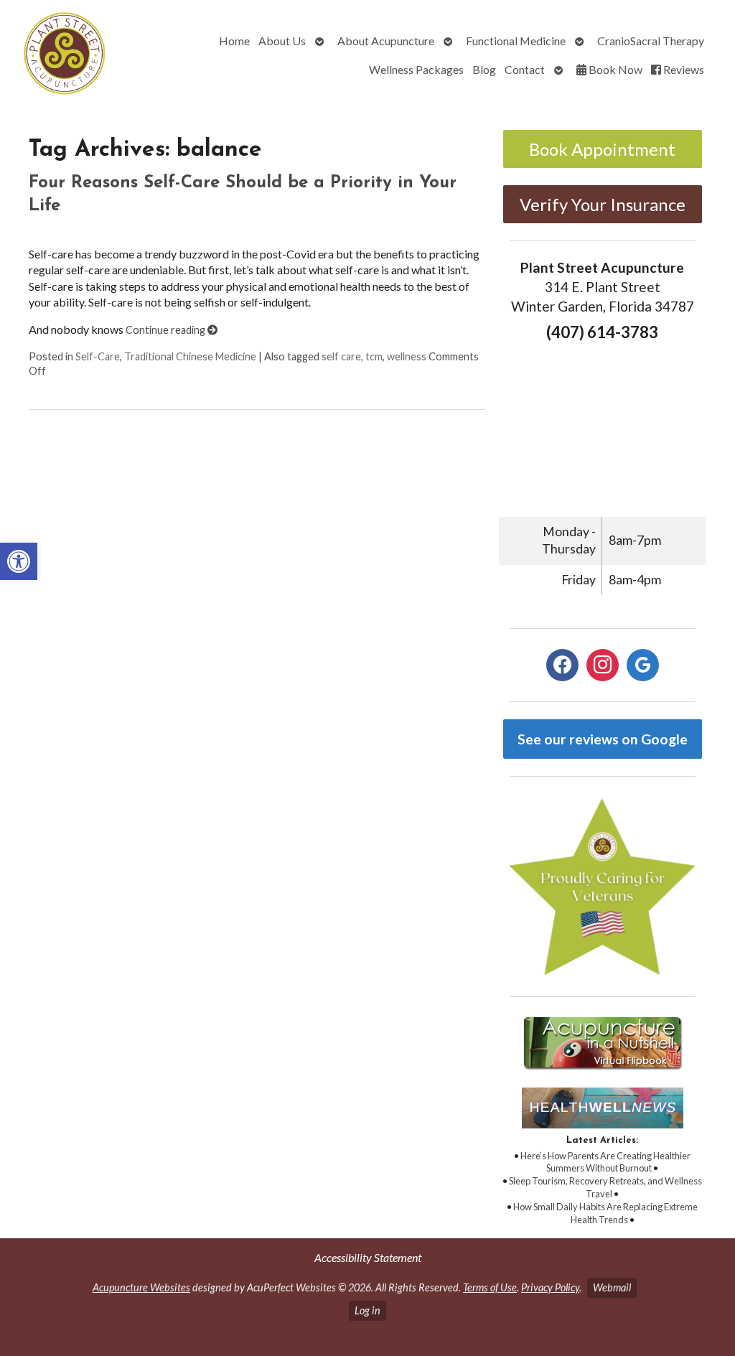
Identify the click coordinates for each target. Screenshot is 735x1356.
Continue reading (166, 330)
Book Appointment (602, 149)
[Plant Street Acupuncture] (65, 55)
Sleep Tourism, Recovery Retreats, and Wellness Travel (605, 1187)
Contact (525, 69)
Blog (484, 69)
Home (234, 40)
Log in (367, 1310)
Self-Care (97, 356)
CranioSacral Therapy (650, 40)
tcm (374, 356)
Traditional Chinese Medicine (190, 356)
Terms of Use (490, 1287)
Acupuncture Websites (141, 1287)
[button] (18, 561)
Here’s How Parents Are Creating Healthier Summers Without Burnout (605, 1162)
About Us (282, 40)
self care (341, 356)
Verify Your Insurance (602, 204)
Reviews (682, 69)
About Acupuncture (385, 40)
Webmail (612, 1287)
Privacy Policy (550, 1287)
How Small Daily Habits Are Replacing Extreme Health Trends (605, 1213)
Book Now (614, 69)
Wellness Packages (416, 69)
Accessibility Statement (367, 1257)
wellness (406, 356)
